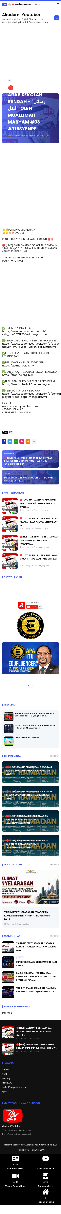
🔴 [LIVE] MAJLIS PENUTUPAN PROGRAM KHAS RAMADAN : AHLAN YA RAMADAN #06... (29, 771)
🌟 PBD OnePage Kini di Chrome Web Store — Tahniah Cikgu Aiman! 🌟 (35, 726)
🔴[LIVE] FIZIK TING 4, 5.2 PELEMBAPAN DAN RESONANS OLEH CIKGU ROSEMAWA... (39, 540)
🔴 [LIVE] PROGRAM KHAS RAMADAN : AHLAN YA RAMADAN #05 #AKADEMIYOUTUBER (27, 819)
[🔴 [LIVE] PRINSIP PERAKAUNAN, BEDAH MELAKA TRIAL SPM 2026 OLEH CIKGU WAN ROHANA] (9, 5)
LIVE (4, 4)
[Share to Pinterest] (21, 441)
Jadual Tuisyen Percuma (14, 1087)
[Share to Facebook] (4, 441)
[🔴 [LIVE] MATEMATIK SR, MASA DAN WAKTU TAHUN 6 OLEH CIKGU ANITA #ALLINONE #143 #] (10, 512)
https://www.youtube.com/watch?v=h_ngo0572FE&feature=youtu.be (24, 332)
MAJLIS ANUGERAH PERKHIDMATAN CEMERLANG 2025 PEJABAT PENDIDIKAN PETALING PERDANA (36, 977)
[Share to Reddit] (28, 441)
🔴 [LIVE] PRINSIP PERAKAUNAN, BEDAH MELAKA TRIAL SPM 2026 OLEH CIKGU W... (39, 522)
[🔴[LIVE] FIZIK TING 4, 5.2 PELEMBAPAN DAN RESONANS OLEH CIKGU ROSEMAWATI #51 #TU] (10, 549)
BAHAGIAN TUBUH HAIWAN (27, 738)
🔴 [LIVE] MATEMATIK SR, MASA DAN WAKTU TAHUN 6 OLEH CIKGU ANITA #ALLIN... (38, 503)
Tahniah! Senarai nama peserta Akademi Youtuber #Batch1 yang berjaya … (34, 714)
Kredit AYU (7, 1082)
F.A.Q (4, 1074)
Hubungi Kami (38, 1149)
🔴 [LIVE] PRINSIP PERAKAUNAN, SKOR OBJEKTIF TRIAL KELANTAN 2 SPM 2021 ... (38, 559)
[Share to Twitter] (10, 441)
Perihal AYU (23, 1149)
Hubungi (6, 1078)
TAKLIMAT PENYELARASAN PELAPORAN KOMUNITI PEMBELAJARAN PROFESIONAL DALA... (27, 915)
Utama (5, 1069)
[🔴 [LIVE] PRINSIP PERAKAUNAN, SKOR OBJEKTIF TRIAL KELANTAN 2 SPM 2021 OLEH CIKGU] (10, 568)
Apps (4, 1091)
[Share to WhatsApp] (16, 441)
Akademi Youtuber (21, 14)
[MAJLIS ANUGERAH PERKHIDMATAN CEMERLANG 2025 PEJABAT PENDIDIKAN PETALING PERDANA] (8, 982)
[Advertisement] (30, 57)
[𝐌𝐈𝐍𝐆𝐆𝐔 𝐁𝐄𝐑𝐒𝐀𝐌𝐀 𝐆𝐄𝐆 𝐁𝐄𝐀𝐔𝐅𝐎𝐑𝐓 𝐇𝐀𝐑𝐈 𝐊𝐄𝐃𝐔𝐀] (8, 967)
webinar (20, 958)
